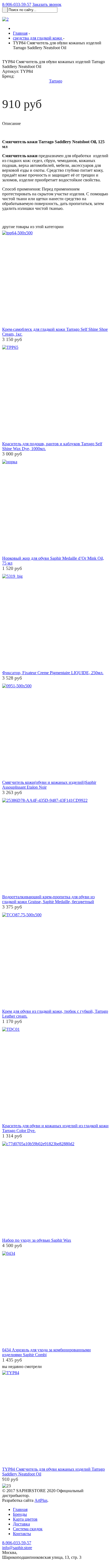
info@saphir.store (17, 1547)
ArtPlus (40, 1500)
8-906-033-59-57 (16, 4)
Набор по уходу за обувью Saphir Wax (36, 1240)
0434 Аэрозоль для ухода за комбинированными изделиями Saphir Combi (46, 1352)
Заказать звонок (46, 4)
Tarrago (55, 81)
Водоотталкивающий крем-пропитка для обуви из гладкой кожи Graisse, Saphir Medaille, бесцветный (48, 899)
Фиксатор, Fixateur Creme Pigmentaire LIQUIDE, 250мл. (52, 672)
